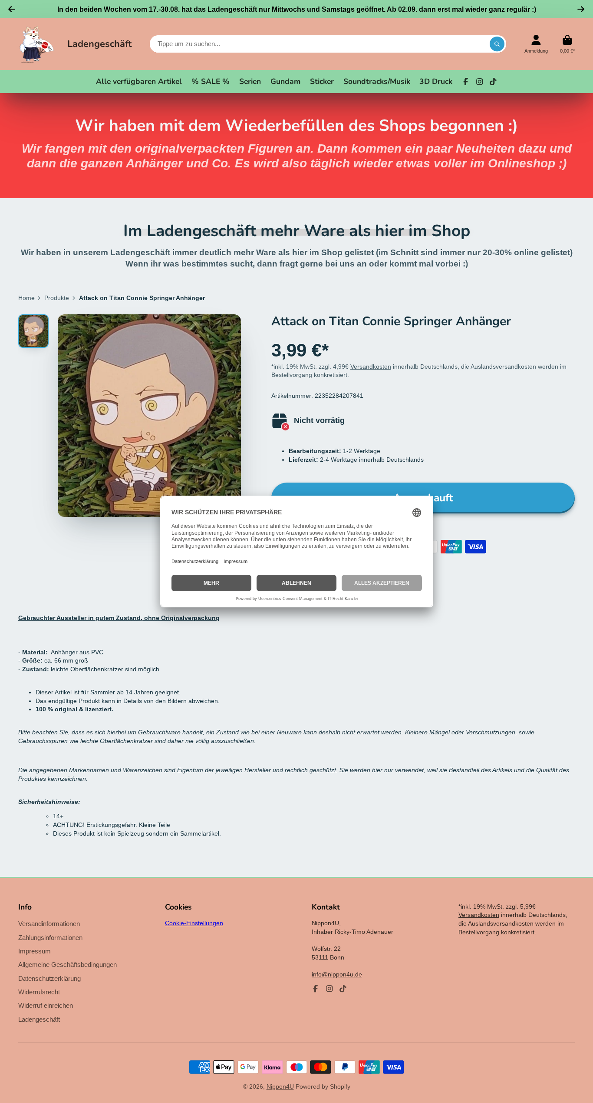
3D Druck (435, 81)
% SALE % (210, 81)
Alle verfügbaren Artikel (139, 81)
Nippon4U (280, 1086)
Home (26, 297)
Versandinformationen (49, 923)
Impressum (34, 951)
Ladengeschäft (99, 43)
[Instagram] (480, 82)
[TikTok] (493, 82)
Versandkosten (370, 366)
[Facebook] (466, 82)
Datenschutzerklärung (49, 978)
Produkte (56, 297)
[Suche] (497, 44)
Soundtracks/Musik (376, 81)
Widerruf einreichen (45, 1005)
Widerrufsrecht (39, 992)
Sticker (322, 81)
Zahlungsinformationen (50, 937)
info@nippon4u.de (337, 974)
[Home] (36, 44)
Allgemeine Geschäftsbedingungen (67, 964)
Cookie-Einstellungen (194, 923)
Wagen (567, 44)
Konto (536, 44)
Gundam (285, 81)
